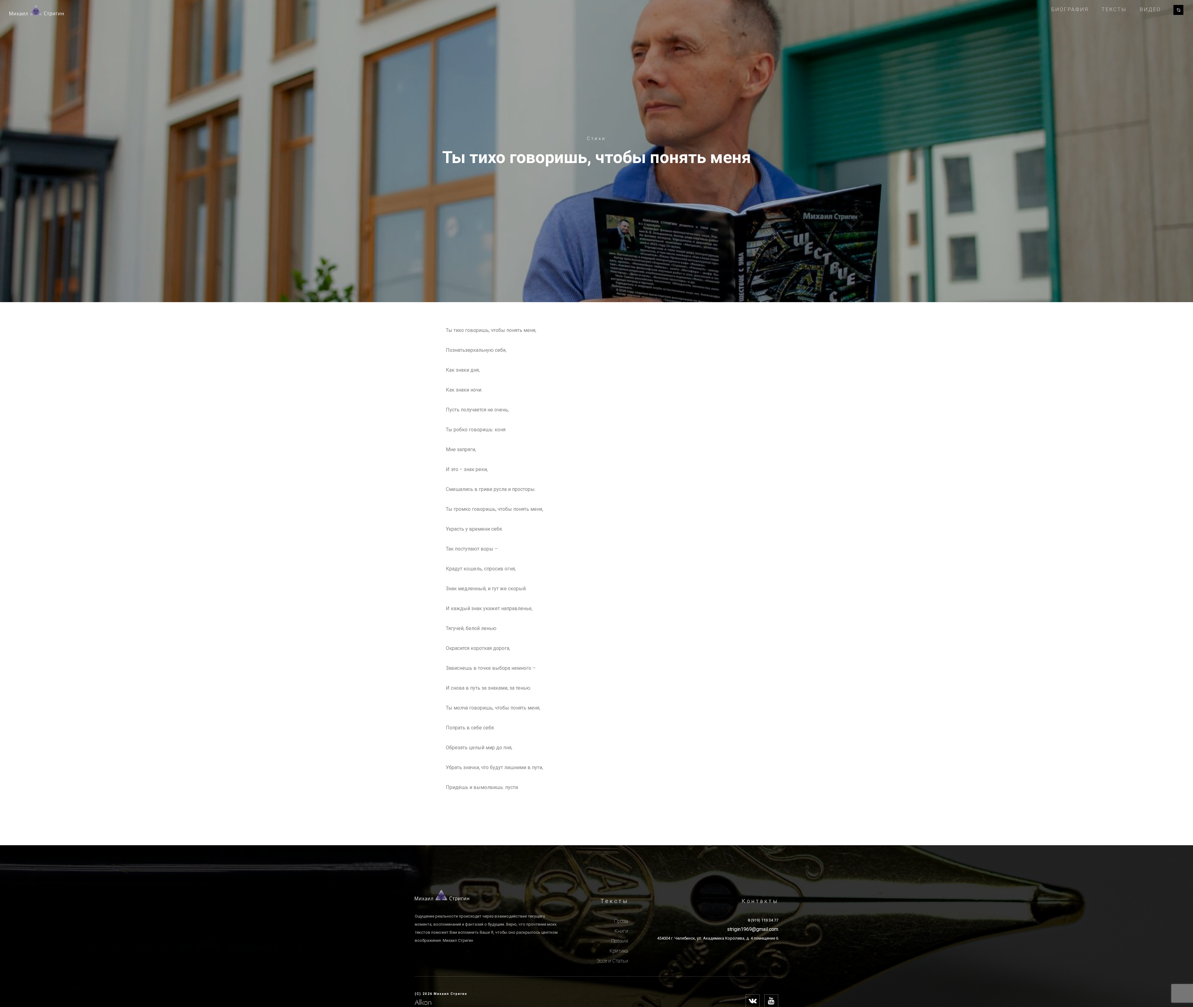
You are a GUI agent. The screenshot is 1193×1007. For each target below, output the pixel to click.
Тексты (1114, 9)
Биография (1069, 9)
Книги (621, 931)
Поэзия (619, 941)
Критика (619, 951)
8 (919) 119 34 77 (763, 920)
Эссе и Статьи (612, 961)
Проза (621, 921)
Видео (1150, 9)
